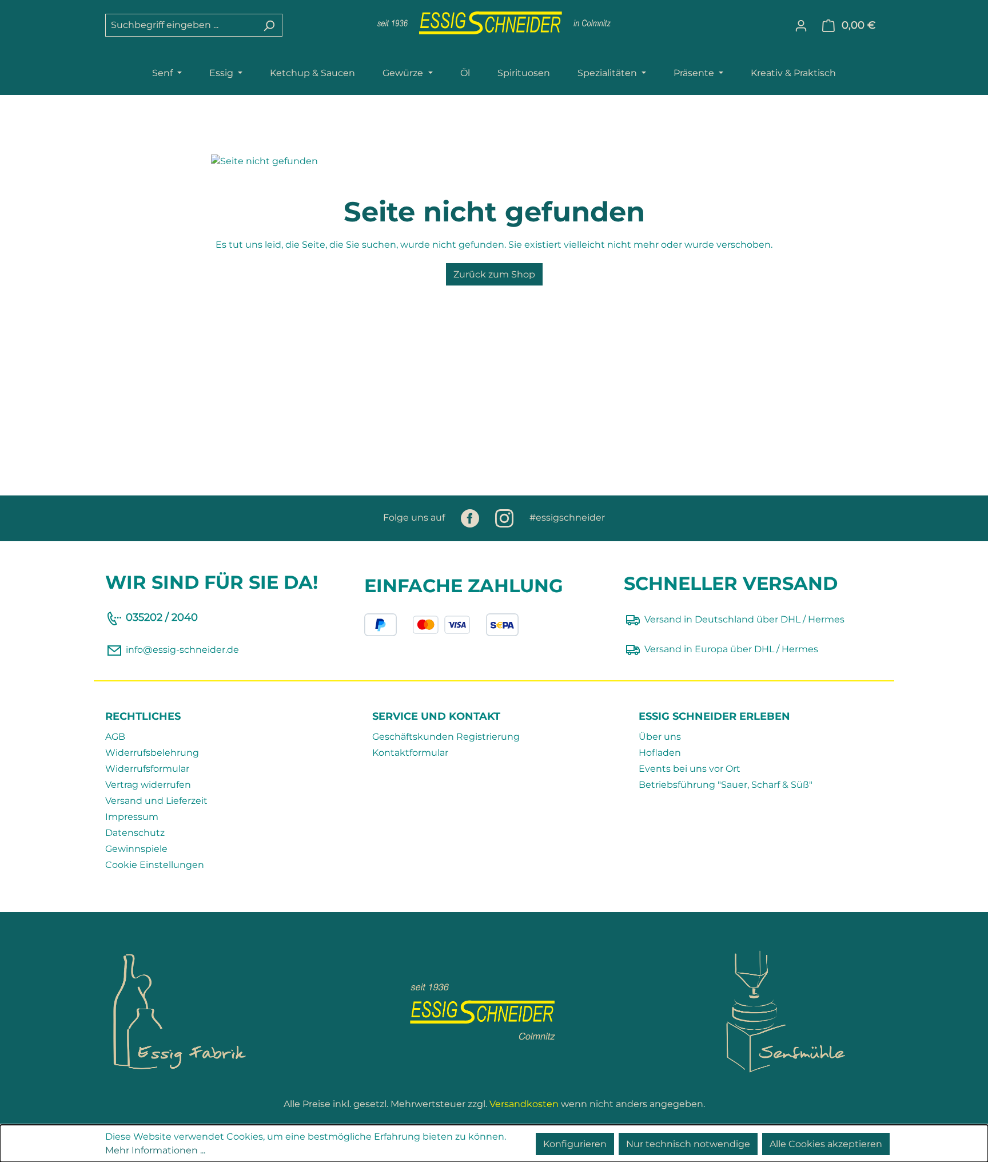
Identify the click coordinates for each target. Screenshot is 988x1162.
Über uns (660, 736)
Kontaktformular (410, 752)
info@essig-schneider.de (182, 649)
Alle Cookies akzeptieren (826, 1144)
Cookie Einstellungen (154, 864)
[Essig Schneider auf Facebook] (471, 517)
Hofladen (660, 752)
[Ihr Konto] (801, 25)
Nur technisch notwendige (688, 1144)
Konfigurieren (575, 1144)
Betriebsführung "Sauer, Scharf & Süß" (725, 784)
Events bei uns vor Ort (689, 768)
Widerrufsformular (147, 768)
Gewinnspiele (136, 848)
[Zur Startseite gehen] (494, 22)
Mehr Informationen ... (155, 1150)
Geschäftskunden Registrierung (446, 736)
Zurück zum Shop (494, 274)
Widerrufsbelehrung (152, 752)
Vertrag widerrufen (148, 784)
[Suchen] (269, 25)
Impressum (131, 816)
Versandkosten (524, 1103)
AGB (115, 736)
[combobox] (180, 25)
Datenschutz (135, 832)
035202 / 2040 (162, 617)
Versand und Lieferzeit (156, 800)
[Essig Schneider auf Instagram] (505, 517)
